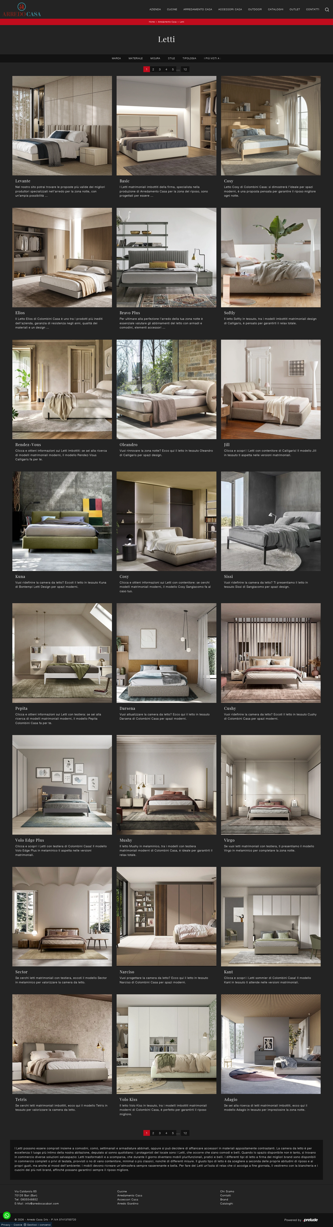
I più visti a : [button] (212, 58)
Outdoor (255, 9)
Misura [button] (155, 58)
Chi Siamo (227, 1191)
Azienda (155, 9)
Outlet (295, 9)
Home (152, 21)
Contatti (312, 9)
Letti (182, 21)
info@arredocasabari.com (42, 1203)
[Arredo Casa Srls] (21, 9)
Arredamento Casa (197, 9)
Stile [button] (171, 58)
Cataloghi (275, 9)
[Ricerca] (327, 9)
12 (185, 69)
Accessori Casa (230, 9)
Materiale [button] (136, 58)
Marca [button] (116, 58)
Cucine (172, 9)
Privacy (5, 1224)
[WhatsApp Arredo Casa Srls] (7, 1215)
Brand (224, 1199)
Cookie (18, 1224)
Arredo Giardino (128, 1203)
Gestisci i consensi (39, 1224)
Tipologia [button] (189, 58)
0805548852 (29, 1199)
